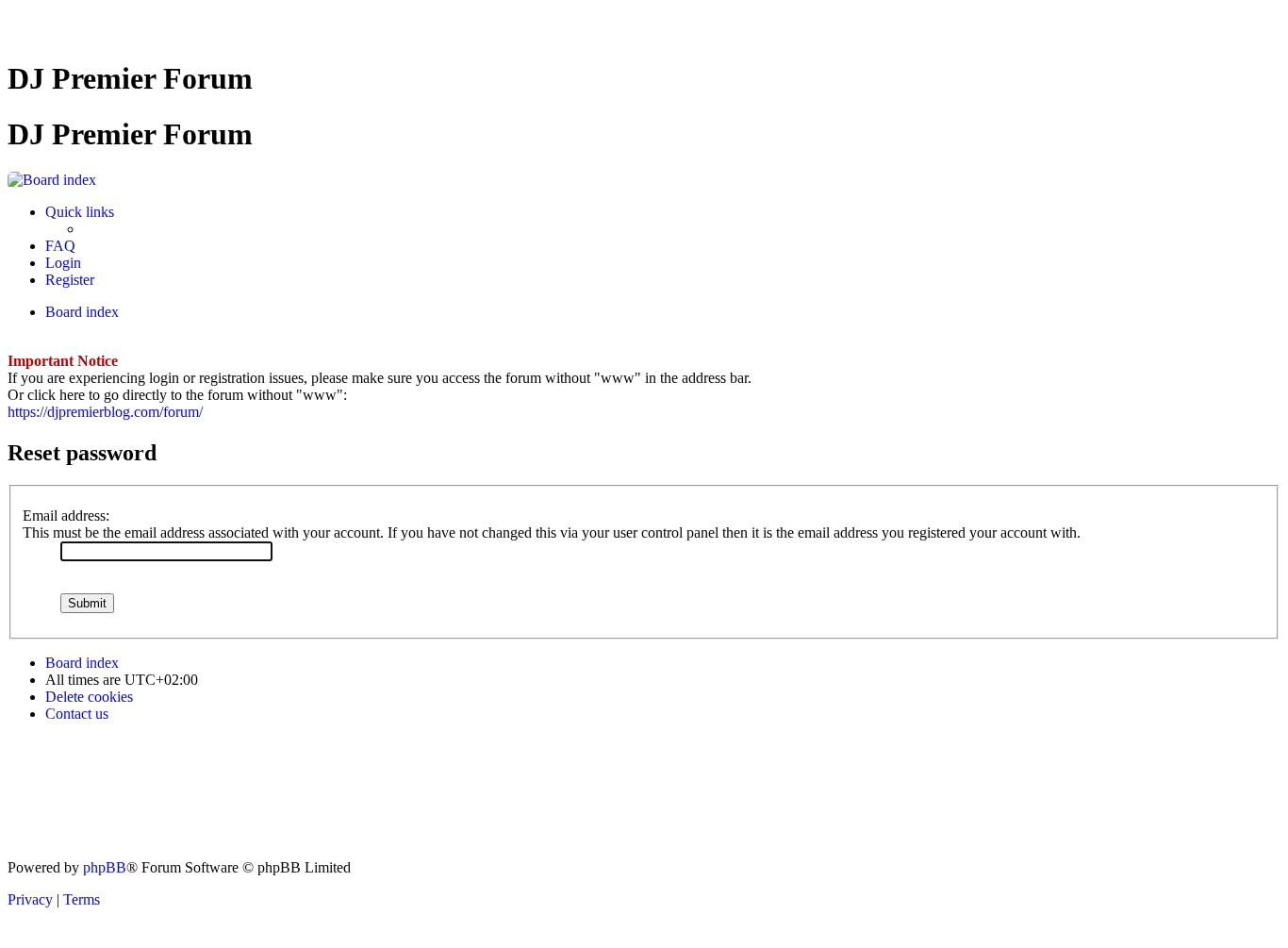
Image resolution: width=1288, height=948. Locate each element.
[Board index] (52, 180)
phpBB (104, 867)
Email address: (66, 515)
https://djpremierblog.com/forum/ (105, 412)
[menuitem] (60, 246)
